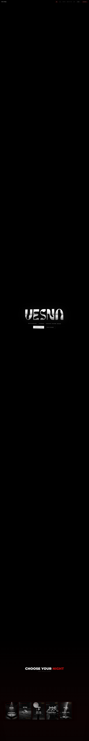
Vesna (4, 1)
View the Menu (50, 327)
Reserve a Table (39, 327)
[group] (44, 711)
